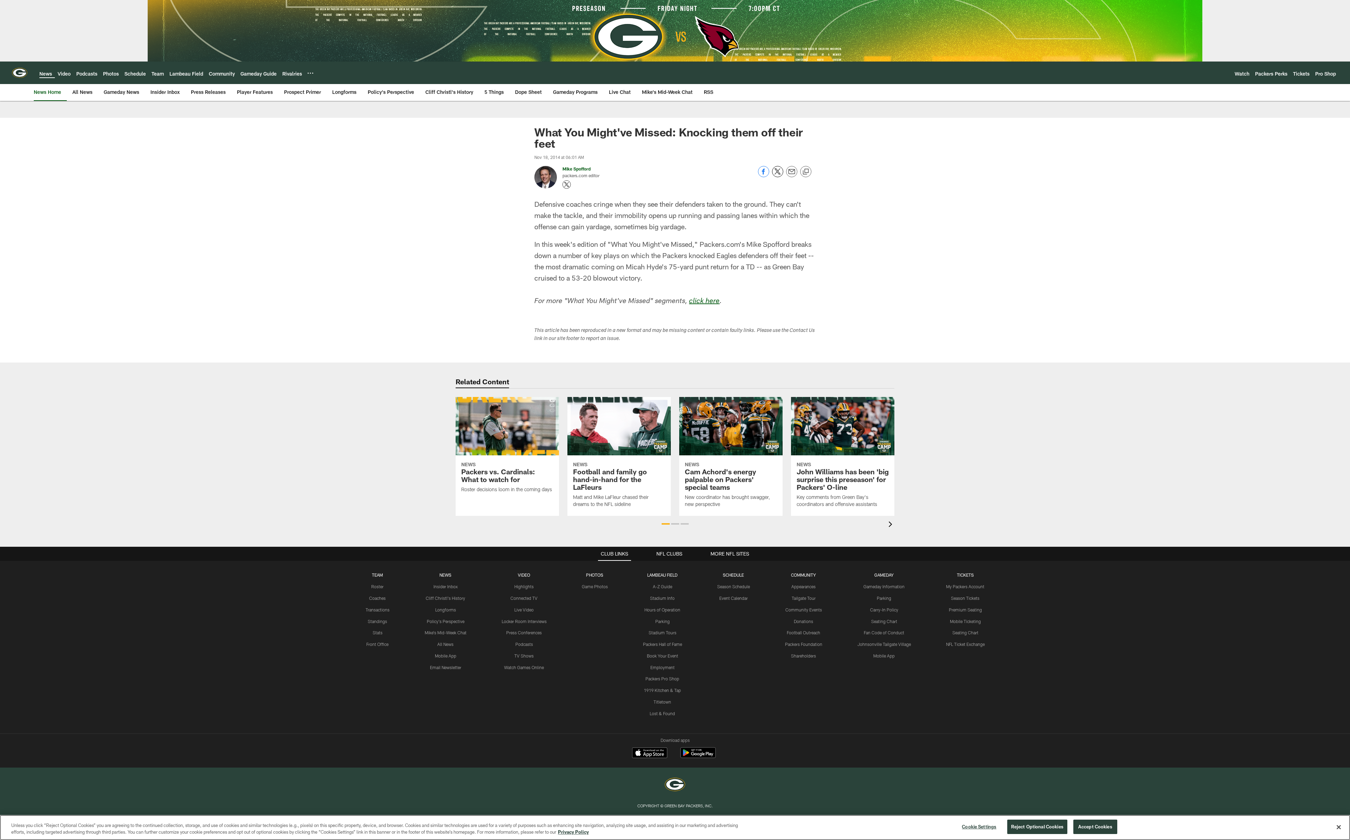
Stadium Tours (662, 632)
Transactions (378, 609)
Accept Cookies (1095, 826)
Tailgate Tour (804, 598)
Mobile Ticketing (965, 621)
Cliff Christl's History (445, 598)
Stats (377, 632)
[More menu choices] (310, 73)
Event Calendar (733, 598)
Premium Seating (965, 609)
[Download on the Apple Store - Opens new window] (650, 753)
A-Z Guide (662, 586)
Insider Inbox (445, 586)
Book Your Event (662, 655)
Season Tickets (965, 598)
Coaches (377, 598)
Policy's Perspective (445, 621)
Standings (377, 621)
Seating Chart (884, 621)
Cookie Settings (979, 826)
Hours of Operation (662, 609)
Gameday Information (884, 586)
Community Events (803, 609)
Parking (662, 621)
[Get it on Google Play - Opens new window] (698, 756)
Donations (803, 621)
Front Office (377, 644)
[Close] (1338, 827)
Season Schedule (733, 586)
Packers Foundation (803, 644)
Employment (662, 667)
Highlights (524, 586)
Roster (377, 586)
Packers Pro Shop (662, 678)
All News (445, 644)
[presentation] (891, 525)
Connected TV (524, 598)
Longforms (445, 609)
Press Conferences (524, 632)
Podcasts (524, 644)
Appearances (803, 586)
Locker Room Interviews (524, 621)
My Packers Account (965, 586)
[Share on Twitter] (777, 175)
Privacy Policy (573, 832)
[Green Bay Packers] (675, 785)
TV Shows (524, 655)
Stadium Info (662, 598)
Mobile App (445, 655)
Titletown (662, 701)
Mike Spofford (576, 168)
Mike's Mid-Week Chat (446, 632)
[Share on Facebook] (763, 175)
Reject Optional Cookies (1037, 826)
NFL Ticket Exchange (965, 644)
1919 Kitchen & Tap (662, 690)
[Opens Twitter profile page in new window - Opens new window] (566, 184)
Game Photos (595, 586)
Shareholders (803, 655)
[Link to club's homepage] (19, 72)
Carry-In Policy (884, 609)
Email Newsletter (445, 667)
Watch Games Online (524, 667)
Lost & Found (662, 713)
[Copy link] (805, 172)
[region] (675, 827)
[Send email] (791, 175)
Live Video (524, 609)
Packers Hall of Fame (662, 644)
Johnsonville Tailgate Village (884, 644)
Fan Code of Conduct (884, 632)
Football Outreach (803, 632)
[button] (665, 523)
